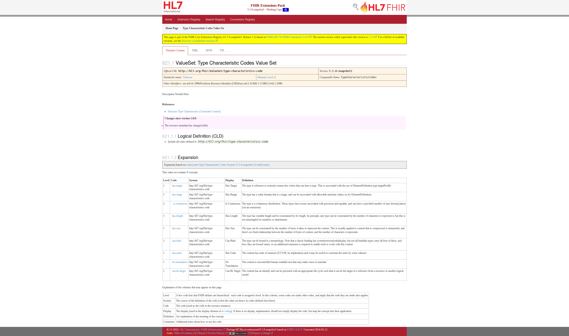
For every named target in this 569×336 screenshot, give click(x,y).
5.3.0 (371, 37)
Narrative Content (175, 50)
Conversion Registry (242, 19)
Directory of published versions (198, 40)
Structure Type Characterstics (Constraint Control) (194, 111)
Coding (227, 311)
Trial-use (187, 77)
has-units (177, 252)
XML (195, 50)
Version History (216, 333)
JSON (209, 50)
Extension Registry (189, 19)
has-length (177, 215)
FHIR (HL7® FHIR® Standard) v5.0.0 (288, 37)
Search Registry (215, 19)
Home (168, 19)
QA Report (200, 333)
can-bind (176, 240)
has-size (176, 228)
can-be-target (179, 270)
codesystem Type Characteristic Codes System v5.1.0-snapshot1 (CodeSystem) (227, 164)
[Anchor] (280, 62)
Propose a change (261, 333)
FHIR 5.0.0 (293, 329)
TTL (222, 50)
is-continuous (180, 203)
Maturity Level (265, 77)
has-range (177, 194)
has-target (177, 185)
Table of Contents (183, 333)
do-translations (180, 262)
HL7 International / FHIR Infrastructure (201, 329)
